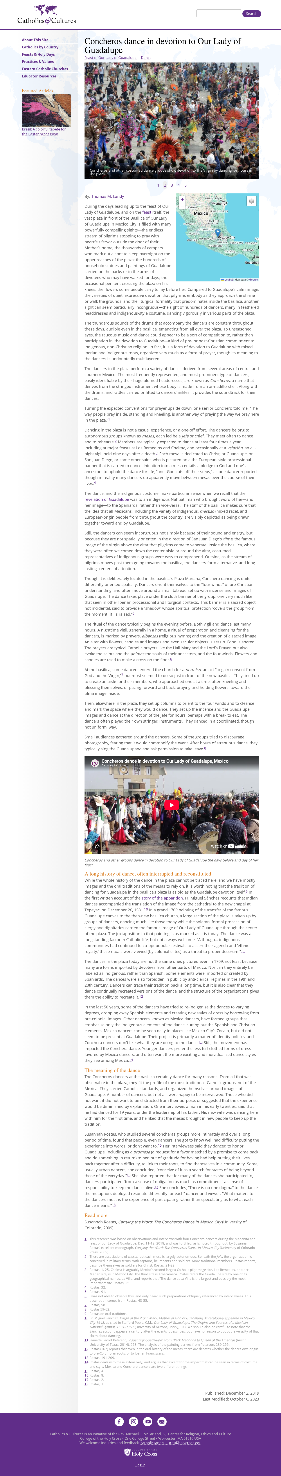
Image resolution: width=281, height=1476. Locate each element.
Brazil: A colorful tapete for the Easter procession (44, 131)
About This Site (35, 39)
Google (253, 279)
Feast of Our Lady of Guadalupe (111, 57)
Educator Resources (39, 76)
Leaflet (228, 279)
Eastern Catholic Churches (45, 68)
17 (156, 1187)
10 (146, 909)
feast (147, 212)
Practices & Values (38, 61)
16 (129, 1175)
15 (160, 1145)
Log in (141, 1465)
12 (141, 996)
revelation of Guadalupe (107, 499)
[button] (218, 232)
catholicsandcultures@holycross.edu (171, 1442)
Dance (146, 57)
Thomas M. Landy (107, 196)
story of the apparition (162, 898)
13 (201, 1042)
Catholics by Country (40, 47)
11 (243, 951)
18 (114, 1204)
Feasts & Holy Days (38, 54)
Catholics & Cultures (47, 14)
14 (131, 1059)
